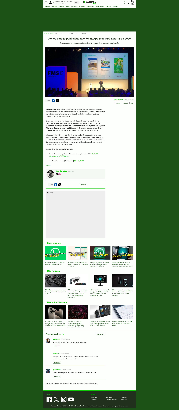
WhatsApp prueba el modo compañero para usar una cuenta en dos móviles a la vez (122, 264)
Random (115, 6)
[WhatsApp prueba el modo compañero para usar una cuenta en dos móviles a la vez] (122, 253)
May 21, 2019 (79, 161)
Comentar (100, 334)
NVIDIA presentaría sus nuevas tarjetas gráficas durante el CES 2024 (55, 292)
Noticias (54, 6)
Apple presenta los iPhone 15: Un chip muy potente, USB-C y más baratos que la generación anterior (55, 324)
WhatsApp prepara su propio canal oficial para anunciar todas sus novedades (99, 264)
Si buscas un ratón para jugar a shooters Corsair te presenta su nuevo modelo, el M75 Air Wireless (122, 292)
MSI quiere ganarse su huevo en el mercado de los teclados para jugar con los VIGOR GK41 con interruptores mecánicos (77, 293)
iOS (132, 103)
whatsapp (83, 184)
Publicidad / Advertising (124, 398)
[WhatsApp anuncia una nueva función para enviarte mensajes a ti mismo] (78, 253)
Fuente (48, 165)
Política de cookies (111, 399)
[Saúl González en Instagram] (59, 174)
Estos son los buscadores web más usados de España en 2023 (122, 323)
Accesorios (90, 6)
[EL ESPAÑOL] (133, 2)
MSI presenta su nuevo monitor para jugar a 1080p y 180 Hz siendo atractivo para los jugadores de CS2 (100, 292)
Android (126, 103)
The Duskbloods (68, 1)
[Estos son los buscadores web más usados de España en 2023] (122, 312)
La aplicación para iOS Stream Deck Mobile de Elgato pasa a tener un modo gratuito (100, 323)
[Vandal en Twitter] (56, 399)
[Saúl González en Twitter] (57, 174)
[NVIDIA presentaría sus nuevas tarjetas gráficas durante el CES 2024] (55, 280)
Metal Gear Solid (59, 1)
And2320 (56, 339)
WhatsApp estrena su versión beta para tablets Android (54, 263)
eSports (108, 6)
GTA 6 (63, 3)
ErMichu (56, 353)
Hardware (74, 6)
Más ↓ (76, 2)
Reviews (61, 6)
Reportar (56, 346)
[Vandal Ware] (89, 2)
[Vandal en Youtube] (71, 399)
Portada (47, 6)
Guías (68, 6)
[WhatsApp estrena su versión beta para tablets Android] (55, 253)
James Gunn (58, 3)
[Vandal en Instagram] (64, 399)
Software (82, 6)
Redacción (94, 397)
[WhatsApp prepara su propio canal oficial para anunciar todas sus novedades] (100, 253)
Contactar (94, 399)
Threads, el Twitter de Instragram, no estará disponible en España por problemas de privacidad (76, 324)
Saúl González (118, 100)
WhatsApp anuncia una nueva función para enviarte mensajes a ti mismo (78, 264)
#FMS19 (95, 154)
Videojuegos (100, 6)
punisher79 (57, 369)
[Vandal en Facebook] (49, 399)
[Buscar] (127, 2)
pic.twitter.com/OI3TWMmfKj (59, 156)
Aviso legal (109, 397)
